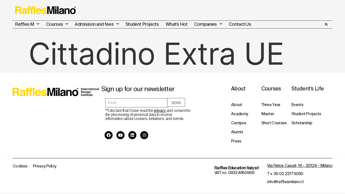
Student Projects (142, 24)
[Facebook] (109, 135)
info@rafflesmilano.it (285, 181)
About (236, 104)
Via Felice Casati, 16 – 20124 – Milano (299, 165)
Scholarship (301, 122)
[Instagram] (144, 135)
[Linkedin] (132, 135)
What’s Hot (176, 24)
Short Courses (274, 122)
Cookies (20, 166)
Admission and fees (94, 24)
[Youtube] (120, 135)
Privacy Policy (44, 166)
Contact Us (240, 24)
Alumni (237, 132)
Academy (239, 113)
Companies (205, 24)
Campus (238, 122)
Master (267, 113)
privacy (160, 110)
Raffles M (24, 24)
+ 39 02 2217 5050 (286, 173)
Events (297, 104)
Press (236, 141)
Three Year (271, 104)
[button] (326, 24)
